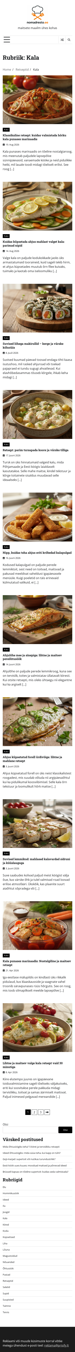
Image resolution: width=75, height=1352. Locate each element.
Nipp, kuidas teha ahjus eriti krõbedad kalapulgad (37, 552)
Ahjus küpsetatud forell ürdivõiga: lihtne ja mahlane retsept (32, 759)
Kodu (6, 1230)
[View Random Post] (62, 39)
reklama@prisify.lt (56, 1345)
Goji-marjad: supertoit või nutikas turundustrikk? (29, 1159)
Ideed (6, 1199)
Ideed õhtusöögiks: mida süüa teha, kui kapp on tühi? (32, 1153)
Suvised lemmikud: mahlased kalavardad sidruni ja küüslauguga (36, 861)
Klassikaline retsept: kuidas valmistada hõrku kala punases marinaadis (34, 137)
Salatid (6, 1287)
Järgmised (47, 1112)
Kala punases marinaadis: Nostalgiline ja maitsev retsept (37, 963)
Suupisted (8, 1299)
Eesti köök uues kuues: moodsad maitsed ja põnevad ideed (35, 1165)
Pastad (6, 1274)
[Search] (68, 39)
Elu (4, 1187)
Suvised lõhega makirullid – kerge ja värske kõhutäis (33, 345)
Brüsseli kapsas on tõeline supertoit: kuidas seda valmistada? (35, 1171)
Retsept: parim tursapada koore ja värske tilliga (35, 450)
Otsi (5, 1124)
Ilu (4, 1205)
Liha (5, 1243)
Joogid (6, 1212)
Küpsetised (9, 1237)
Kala (6, 129)
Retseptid (8, 1280)
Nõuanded (8, 1262)
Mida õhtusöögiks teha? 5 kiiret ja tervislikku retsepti (31, 1146)
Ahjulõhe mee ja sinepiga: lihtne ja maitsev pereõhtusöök (32, 657)
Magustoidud (10, 1255)
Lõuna (6, 1249)
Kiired (6, 1224)
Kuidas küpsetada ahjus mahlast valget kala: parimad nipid (34, 243)
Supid (6, 1293)
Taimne (7, 1305)
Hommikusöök (11, 1193)
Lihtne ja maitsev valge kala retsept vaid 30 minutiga (33, 1065)
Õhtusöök (8, 1268)
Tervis (6, 1312)
